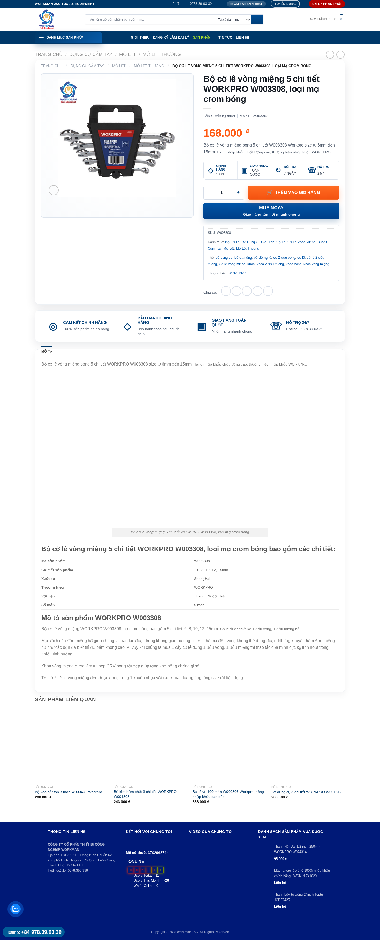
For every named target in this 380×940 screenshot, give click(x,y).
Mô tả (46, 351)
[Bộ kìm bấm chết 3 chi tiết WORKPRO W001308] (150, 745)
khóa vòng (293, 264)
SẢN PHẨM (202, 37)
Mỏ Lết (127, 54)
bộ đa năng (243, 258)
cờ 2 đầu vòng (284, 258)
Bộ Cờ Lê (232, 242)
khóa (251, 264)
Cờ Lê (280, 242)
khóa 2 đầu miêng (270, 264)
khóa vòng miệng (316, 264)
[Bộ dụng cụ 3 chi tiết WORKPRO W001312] (308, 745)
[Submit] (257, 20)
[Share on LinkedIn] (268, 291)
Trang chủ (49, 54)
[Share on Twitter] (236, 291)
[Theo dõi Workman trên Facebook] (129, 844)
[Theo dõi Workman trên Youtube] (135, 844)
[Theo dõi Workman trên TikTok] (140, 844)
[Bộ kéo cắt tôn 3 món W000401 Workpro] (72, 745)
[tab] (46, 351)
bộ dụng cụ (224, 258)
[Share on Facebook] (226, 291)
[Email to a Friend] (247, 291)
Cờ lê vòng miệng (232, 264)
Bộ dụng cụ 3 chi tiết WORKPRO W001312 (306, 792)
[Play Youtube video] (218, 859)
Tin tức (225, 37)
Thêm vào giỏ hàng (297, 192)
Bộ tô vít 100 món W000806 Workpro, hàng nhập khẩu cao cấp (228, 794)
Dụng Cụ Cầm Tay (90, 54)
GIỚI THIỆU (140, 37)
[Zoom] (54, 190)
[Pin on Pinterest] (257, 291)
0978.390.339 (78, 870)
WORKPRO (237, 273)
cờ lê (301, 258)
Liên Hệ (242, 37)
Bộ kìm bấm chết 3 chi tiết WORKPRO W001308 (145, 794)
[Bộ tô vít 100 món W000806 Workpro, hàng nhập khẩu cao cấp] (229, 745)
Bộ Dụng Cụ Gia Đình (258, 242)
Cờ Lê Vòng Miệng (301, 242)
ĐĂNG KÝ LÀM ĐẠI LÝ (171, 37)
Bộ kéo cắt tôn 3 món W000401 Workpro (68, 792)
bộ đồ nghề (262, 258)
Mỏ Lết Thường (162, 54)
